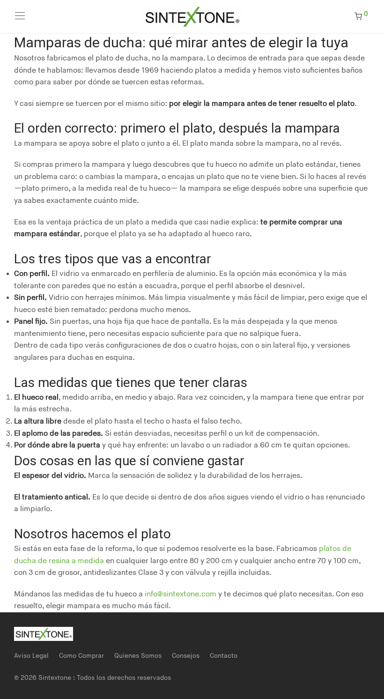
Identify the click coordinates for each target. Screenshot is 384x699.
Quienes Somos (138, 656)
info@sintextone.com (180, 594)
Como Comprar (81, 656)
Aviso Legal (31, 656)
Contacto (223, 656)
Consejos (185, 656)
